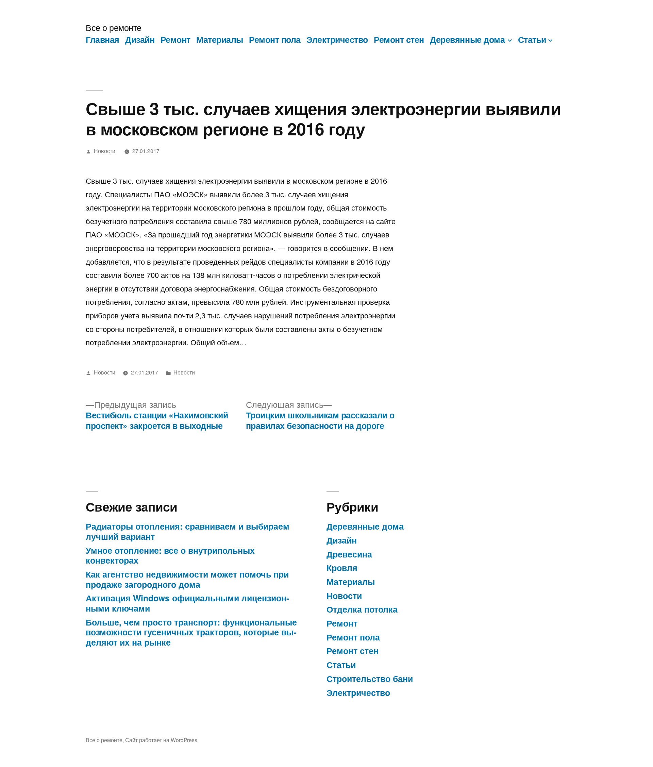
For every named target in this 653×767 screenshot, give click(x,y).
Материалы (219, 39)
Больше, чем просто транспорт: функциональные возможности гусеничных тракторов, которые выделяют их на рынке (191, 632)
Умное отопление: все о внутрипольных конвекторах (170, 555)
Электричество (337, 39)
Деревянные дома (467, 39)
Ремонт (175, 39)
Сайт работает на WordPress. (162, 740)
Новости (104, 150)
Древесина (349, 554)
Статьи (532, 39)
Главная (102, 39)
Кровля (341, 568)
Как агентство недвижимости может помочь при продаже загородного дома (187, 579)
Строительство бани (369, 678)
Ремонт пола (275, 39)
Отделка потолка (362, 609)
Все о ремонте (113, 27)
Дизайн (139, 39)
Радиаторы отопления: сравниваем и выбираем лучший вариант (187, 531)
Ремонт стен (399, 39)
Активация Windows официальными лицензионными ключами (187, 603)
